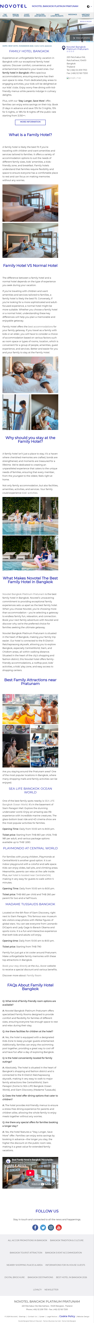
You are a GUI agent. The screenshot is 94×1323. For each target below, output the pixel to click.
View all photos (83, 38)
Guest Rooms (27, 15)
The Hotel (5, 15)
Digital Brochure (15, 1277)
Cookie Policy (67, 1316)
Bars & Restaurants (57, 15)
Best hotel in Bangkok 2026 (71, 1277)
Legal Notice (52, 1316)
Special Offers (15, 15)
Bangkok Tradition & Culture (67, 1240)
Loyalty (37, 1290)
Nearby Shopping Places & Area (24, 1265)
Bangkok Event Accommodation (63, 1253)
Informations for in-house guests (65, 1265)
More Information (30, 122)
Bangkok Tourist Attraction (26, 1253)
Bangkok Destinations (40, 1277)
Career (42, 1316)
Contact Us (32, 1316)
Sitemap (22, 1316)
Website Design (83, 1316)
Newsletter (51, 1290)
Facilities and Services (40, 15)
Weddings (72, 14)
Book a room (86, 21)
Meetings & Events (86, 15)
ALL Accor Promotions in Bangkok (27, 1240)
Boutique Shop (6, 21)
